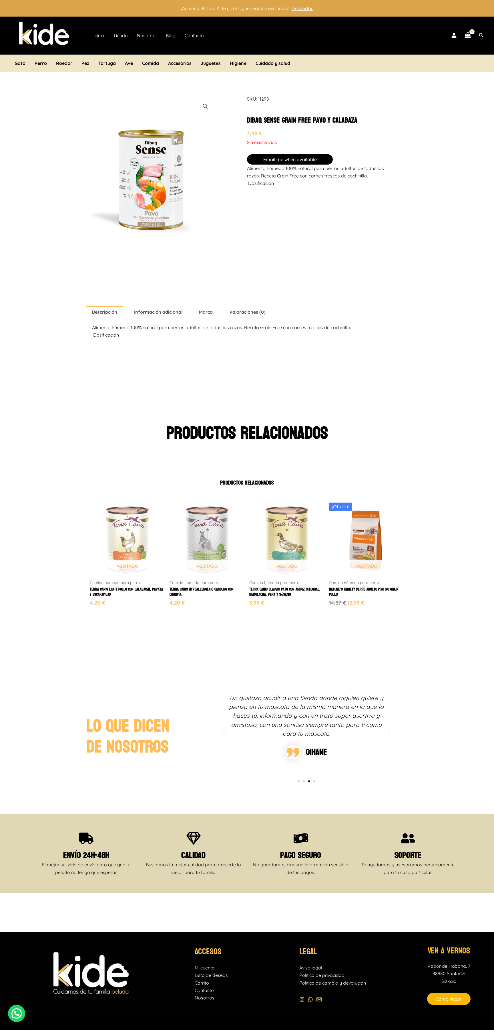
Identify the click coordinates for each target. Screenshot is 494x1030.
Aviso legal (310, 968)
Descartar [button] (302, 8)
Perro (41, 63)
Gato (20, 63)
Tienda (120, 35)
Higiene (238, 63)
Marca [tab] (206, 312)
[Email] (319, 999)
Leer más (100, 612)
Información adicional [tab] (158, 312)
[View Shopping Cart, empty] (467, 35)
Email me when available (290, 159)
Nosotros (147, 35)
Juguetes (211, 63)
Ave (129, 63)
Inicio (98, 35)
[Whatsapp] (310, 999)
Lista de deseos (211, 975)
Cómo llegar (449, 999)
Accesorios (180, 63)
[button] (481, 35)
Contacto (194, 35)
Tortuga (107, 63)
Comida (150, 63)
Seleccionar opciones (354, 612)
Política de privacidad (321, 975)
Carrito (202, 983)
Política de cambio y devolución (332, 983)
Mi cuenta (205, 968)
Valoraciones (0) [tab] (247, 312)
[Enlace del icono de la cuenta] (454, 35)
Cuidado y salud (273, 63)
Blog (171, 35)
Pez (85, 63)
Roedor (64, 63)
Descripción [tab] (104, 312)
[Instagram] (301, 999)
